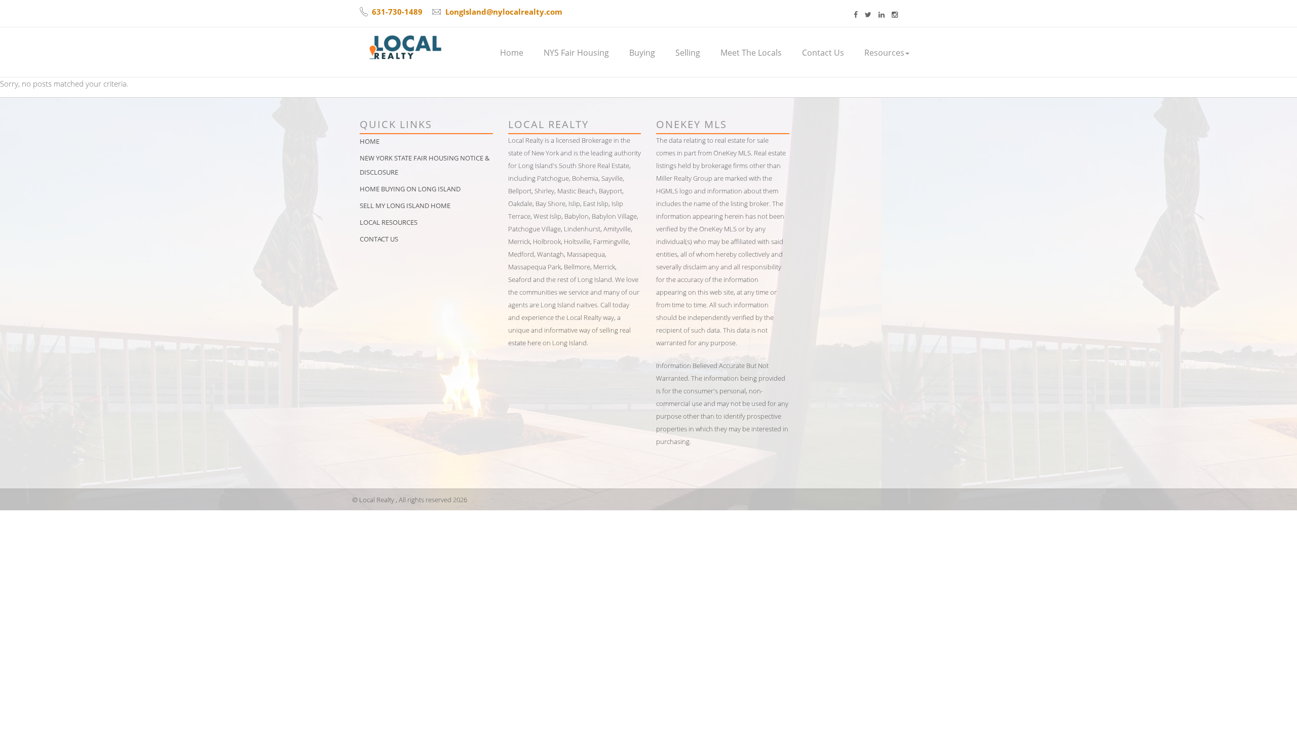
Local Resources (388, 222)
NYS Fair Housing (576, 52)
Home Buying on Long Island (410, 188)
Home (511, 52)
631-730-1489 (397, 12)
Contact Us (823, 52)
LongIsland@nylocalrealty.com (503, 12)
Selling (687, 52)
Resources (884, 52)
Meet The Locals (751, 52)
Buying (642, 52)
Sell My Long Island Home (405, 205)
